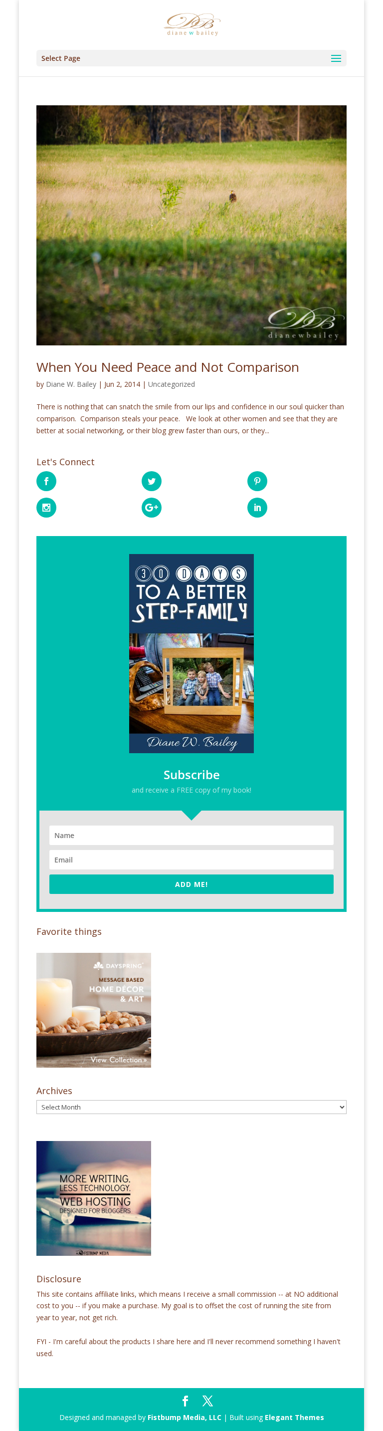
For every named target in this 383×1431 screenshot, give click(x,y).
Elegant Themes (294, 1417)
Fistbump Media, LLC (184, 1417)
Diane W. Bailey (71, 384)
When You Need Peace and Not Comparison (167, 367)
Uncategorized (171, 384)
